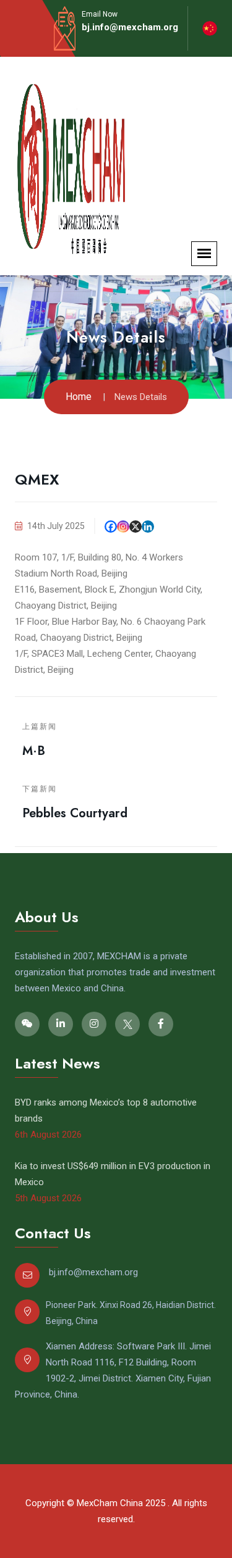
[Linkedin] (148, 526)
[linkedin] (60, 1024)
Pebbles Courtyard (74, 813)
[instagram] (94, 1024)
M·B (33, 751)
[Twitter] (127, 1024)
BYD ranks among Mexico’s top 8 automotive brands (106, 1110)
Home (79, 396)
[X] (135, 526)
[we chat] (27, 1024)
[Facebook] (111, 526)
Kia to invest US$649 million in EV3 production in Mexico (112, 1174)
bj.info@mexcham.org (130, 27)
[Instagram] (123, 526)
